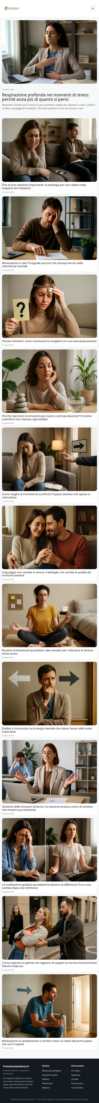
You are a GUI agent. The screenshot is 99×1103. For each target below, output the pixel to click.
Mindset (45, 1079)
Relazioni (46, 1088)
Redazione (75, 1075)
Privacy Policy (77, 1083)
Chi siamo (75, 1071)
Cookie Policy (77, 1088)
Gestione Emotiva (49, 1075)
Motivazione (47, 1083)
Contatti (74, 1079)
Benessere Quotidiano (51, 1071)
